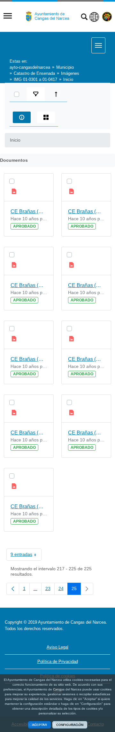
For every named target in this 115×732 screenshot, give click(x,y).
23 (50, 590)
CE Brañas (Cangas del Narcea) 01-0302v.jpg (29, 359)
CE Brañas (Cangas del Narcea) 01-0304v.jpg (29, 211)
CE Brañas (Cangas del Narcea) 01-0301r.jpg (86, 432)
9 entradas (26, 555)
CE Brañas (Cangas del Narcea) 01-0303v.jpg (29, 285)
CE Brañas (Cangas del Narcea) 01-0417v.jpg (29, 506)
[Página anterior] (12, 589)
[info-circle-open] (22, 117)
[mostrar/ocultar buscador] (84, 17)
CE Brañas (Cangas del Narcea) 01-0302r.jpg (86, 359)
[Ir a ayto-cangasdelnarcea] (50, 16)
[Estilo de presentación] (46, 117)
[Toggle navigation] (7, 16)
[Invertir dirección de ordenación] (57, 94)
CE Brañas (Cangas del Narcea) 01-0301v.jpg (29, 432)
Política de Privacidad (57, 661)
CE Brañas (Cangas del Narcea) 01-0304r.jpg (86, 211)
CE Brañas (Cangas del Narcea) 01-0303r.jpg (86, 285)
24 (63, 590)
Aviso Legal (57, 647)
